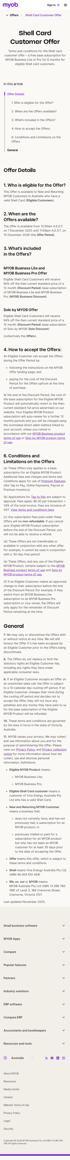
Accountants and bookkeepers (25, 1030)
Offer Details (15, 94)
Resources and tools (18, 1043)
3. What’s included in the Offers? (33, 120)
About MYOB (11, 1073)
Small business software (20, 925)
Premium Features (53, 481)
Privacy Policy (25, 749)
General (12, 150)
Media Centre (11, 1089)
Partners (9, 978)
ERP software (13, 1004)
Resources (10, 1081)
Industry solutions (16, 991)
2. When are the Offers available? (34, 111)
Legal (7, 1120)
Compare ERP (13, 1017)
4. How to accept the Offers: (30, 128)
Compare (10, 952)
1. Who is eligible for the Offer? (32, 102)
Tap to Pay (38, 497)
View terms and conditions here (32, 510)
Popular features (15, 965)
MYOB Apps (12, 938)
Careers (8, 1097)
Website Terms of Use (16, 1105)
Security (8, 1128)
